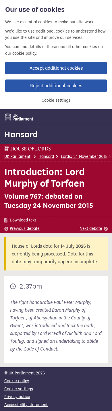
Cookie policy (16, 380)
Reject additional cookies (56, 85)
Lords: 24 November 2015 (84, 156)
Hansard (21, 134)
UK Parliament (17, 156)
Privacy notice (17, 396)
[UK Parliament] (19, 117)
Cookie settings (56, 100)
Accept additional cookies (56, 68)
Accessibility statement (26, 404)
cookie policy (24, 53)
